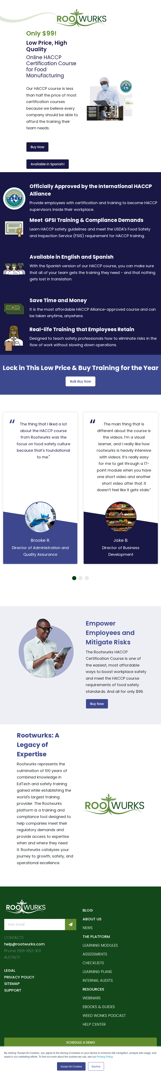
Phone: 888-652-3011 (22, 950)
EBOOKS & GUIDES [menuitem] (99, 1006)
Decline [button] (96, 1066)
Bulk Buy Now (80, 381)
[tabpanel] (40, 488)
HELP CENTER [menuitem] (94, 1024)
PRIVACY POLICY (19, 977)
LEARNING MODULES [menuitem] (100, 945)
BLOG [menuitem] (88, 910)
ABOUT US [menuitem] (92, 919)
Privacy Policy (105, 1056)
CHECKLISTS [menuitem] (93, 962)
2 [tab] (80, 578)
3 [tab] (87, 578)
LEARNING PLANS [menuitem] (97, 971)
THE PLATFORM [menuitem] (96, 936)
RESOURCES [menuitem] (93, 989)
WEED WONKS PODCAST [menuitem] (104, 1015)
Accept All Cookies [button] (71, 1066)
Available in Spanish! (48, 164)
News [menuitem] (88, 927)
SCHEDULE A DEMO (80, 1042)
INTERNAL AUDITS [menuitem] (98, 980)
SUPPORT (12, 990)
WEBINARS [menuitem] (92, 998)
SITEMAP (12, 983)
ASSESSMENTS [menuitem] (95, 954)
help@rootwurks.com (24, 944)
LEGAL (9, 970)
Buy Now (37, 147)
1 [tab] (74, 578)
